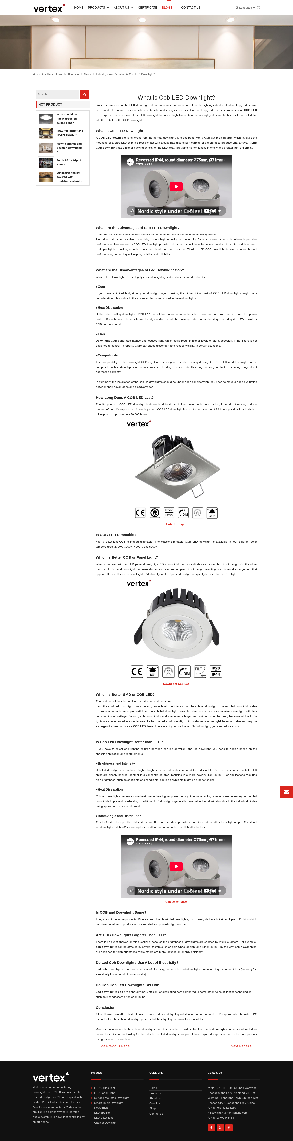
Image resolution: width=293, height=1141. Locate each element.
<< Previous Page (115, 1046)
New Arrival (101, 1107)
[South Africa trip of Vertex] (46, 162)
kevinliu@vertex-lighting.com (260, 792)
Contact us (191, 7)
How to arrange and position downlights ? (69, 148)
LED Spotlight (102, 1112)
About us (121, 7)
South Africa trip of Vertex (69, 162)
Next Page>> (241, 1046)
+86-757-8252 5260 (223, 1107)
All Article (73, 74)
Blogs (167, 7)
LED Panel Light (104, 1092)
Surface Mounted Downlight (111, 1097)
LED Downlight (103, 1117)
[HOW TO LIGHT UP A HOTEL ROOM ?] (46, 133)
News (87, 74)
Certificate (147, 7)
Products (96, 7)
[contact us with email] (286, 792)
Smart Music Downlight (108, 1102)
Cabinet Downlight (105, 1122)
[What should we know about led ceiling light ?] (46, 119)
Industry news (105, 74)
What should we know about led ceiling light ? (67, 119)
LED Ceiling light (104, 1087)
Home (78, 7)
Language (246, 7)
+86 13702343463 (222, 1117)
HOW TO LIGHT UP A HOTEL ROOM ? (70, 133)
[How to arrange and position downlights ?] (46, 148)
